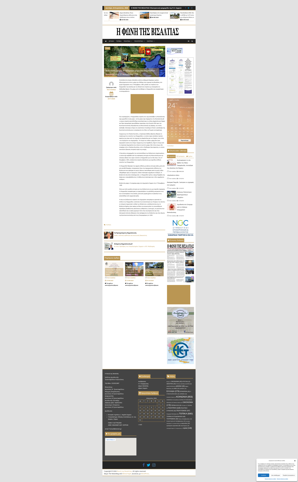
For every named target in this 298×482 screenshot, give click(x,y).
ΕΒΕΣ (176, 388)
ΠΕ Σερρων (184, 405)
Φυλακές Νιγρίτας (171, 421)
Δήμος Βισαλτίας (143, 386)
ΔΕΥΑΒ (183, 383)
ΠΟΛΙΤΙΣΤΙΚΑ (138, 41)
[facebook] (144, 465)
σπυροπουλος (179, 428)
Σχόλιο (190, 156)
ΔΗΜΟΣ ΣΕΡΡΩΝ (171, 386)
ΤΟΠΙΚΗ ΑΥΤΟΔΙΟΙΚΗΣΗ (176, 416)
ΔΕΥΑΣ (189, 383)
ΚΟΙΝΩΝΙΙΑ (170, 399)
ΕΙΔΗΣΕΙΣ (183, 388)
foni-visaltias (111, 90)
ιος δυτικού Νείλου (177, 423)
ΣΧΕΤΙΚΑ (150, 41)
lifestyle (169, 381)
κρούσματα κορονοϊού (173, 425)
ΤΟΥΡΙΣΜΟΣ (172, 419)
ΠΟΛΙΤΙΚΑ (127, 41)
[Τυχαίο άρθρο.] (188, 41)
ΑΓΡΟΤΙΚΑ (186, 381)
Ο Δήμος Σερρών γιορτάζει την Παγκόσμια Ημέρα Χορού (113, 272)
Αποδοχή (263, 475)
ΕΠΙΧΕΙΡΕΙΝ (185, 391)
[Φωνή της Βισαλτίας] (106, 41)
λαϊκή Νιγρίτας (185, 425)
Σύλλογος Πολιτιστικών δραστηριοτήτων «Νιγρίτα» (184, 194)
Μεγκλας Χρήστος (177, 402)
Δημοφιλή (172, 156)
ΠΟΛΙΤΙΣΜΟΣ (183, 410)
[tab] (171, 156)
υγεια (187, 428)
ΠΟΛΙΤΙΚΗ (174, 408)
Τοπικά (108, 48)
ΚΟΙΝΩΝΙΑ (184, 396)
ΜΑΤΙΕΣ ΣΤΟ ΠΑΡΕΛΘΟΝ (186, 399)
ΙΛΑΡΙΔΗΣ (183, 393)
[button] (295, 461)
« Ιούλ (140, 424)
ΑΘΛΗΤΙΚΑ (171, 383)
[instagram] (153, 465)
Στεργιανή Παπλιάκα (173, 414)
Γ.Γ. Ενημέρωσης (143, 383)
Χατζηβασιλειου (181, 421)
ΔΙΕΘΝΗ (180, 386)
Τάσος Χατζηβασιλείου (185, 419)
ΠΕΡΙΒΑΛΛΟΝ (176, 405)
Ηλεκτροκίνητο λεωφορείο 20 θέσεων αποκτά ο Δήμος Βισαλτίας (154, 272)
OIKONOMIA (176, 381)
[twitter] (148, 465)
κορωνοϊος (185, 423)
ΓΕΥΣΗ (178, 383)
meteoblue (170, 146)
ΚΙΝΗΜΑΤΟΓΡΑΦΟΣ (171, 397)
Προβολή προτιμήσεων (289, 475)
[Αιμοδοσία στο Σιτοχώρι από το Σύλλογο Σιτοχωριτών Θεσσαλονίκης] (171, 210)
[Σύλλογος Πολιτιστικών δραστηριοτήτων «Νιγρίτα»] (171, 197)
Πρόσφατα (181, 156)
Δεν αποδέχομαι (275, 475)
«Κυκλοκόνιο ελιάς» (173, 175)
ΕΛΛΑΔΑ (173, 391)
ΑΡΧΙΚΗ (111, 41)
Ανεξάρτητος (142, 381)
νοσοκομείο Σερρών (171, 428)
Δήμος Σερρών (142, 388)
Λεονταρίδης (176, 399)
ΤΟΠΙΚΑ (118, 41)
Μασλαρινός (170, 402)
